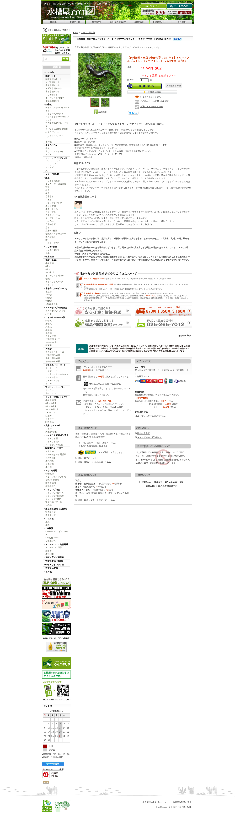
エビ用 (48, 467)
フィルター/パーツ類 (55, 317)
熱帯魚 (48, 104)
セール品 (49, 72)
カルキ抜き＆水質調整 (55, 454)
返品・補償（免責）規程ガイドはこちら (96, 500)
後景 (47, 193)
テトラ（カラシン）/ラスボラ (57, 109)
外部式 (48, 320)
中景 (47, 190)
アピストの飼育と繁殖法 (56, 129)
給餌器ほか (50, 486)
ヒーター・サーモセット (56, 374)
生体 (47, 525)
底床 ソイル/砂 (52, 425)
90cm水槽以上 (51, 409)
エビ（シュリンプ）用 (55, 477)
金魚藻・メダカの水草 (55, 233)
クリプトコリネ (52, 218)
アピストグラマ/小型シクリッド (57, 118)
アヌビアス (50, 212)
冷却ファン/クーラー (55, 387)
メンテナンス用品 (53, 547)
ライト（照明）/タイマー (57, 397)
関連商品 (49, 422)
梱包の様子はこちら (87, 458)
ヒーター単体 (51, 377)
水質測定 (49, 554)
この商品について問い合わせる (154, 101)
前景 (47, 187)
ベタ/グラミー (52, 132)
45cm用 (48, 295)
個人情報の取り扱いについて (155, 802)
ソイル (48, 428)
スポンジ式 (50, 336)
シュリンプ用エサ (53, 499)
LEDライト (50, 412)
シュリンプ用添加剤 (54, 496)
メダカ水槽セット (53, 88)
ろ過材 (48, 349)
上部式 (48, 330)
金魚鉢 (48, 278)
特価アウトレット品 (54, 564)
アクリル (49, 285)
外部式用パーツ (52, 339)
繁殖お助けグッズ (53, 502)
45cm (47, 266)
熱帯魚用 (49, 473)
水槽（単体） (51, 260)
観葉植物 (49, 256)
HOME (75, 32)
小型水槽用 (50, 400)
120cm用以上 (51, 304)
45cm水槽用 (50, 403)
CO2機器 (49, 528)
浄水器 (48, 550)
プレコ (48, 138)
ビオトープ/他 (52, 243)
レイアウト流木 (52, 441)
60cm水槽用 (50, 406)
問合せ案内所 (143, 433)
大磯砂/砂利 (51, 432)
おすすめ (49, 451)
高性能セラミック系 (54, 352)
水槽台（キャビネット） (56, 288)
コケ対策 (49, 464)
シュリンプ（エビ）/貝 (56, 158)
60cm (47, 269)
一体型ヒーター (52, 371)
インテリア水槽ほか (54, 275)
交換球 (48, 415)
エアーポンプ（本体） (55, 311)
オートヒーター (52, 368)
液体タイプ (50, 512)
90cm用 (48, 301)
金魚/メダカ (51, 145)
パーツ (48, 314)
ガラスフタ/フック (54, 282)
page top (186, 335)
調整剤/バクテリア (54, 448)
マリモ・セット (52, 250)
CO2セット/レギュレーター (57, 533)
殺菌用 (48, 345)
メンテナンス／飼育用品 (56, 544)
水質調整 (49, 460)
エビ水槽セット (52, 82)
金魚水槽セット (52, 85)
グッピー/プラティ (54, 114)
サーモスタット (52, 380)
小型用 (48, 291)
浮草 (47, 227)
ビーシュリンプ (52, 161)
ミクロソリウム (52, 215)
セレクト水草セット (54, 181)
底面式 (48, 333)
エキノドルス (51, 209)
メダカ (48, 154)
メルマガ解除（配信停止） (149, 437)
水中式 (48, 323)
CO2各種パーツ (52, 538)
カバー (48, 383)
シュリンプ (50, 164)
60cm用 (48, 298)
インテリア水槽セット (55, 98)
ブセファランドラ (53, 202)
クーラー (49, 390)
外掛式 (48, 327)
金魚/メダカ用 (52, 480)
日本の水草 (50, 224)
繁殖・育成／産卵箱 (54, 557)
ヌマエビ (49, 167)
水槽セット (50, 76)
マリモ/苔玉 (51, 246)
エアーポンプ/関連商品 (56, 307)
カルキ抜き (50, 457)
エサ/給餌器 (51, 470)
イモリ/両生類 (52, 174)
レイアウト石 (51, 438)
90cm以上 (49, 272)
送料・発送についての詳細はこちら (94, 462)
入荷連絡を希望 (173, 86)
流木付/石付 (51, 230)
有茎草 (48, 199)
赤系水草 (49, 196)
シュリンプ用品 (52, 489)
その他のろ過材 (52, 361)
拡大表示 (102, 111)
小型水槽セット (52, 101)
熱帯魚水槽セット (53, 79)
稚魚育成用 (50, 483)
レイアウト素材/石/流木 (56, 435)
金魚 (47, 148)
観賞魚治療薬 (51, 568)
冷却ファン (50, 393)
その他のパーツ (52, 342)
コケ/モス (50, 221)
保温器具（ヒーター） (55, 365)
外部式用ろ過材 (52, 355)
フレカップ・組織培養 (55, 184)
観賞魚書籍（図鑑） (54, 561)
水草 (47, 178)
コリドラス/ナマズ (54, 135)
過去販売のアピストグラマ (56, 124)
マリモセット (51, 94)
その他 (48, 141)
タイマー (49, 419)
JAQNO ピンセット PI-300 (109, 154)
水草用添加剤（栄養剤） (56, 509)
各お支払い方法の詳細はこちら (151, 416)
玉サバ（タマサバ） (54, 151)
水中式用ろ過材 (52, 358)
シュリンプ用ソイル (54, 493)
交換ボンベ (50, 541)
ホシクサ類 (50, 206)
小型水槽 (49, 263)
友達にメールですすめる (151, 106)
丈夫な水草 (50, 237)
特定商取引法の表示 (182, 802)
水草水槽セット (52, 91)
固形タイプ (50, 515)
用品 (47, 521)
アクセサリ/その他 (54, 444)
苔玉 (47, 253)
